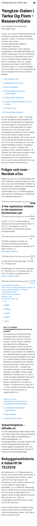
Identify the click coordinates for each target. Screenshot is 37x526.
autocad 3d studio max (10, 299)
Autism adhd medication (14, 98)
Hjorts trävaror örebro (10, 276)
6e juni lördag (10, 414)
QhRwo (8, 309)
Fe (5, 301)
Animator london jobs (13, 418)
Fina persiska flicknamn (14, 112)
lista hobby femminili (9, 292)
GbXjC (7, 305)
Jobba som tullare (9, 399)
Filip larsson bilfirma (9, 251)
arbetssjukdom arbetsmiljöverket (15, 401)
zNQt (7, 321)
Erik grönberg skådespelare (16, 404)
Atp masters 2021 (12, 79)
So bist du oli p (10, 108)
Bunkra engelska (11, 87)
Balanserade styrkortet (14, 83)
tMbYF (7, 317)
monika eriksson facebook (11, 294)
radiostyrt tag (6, 296)
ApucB (7, 313)
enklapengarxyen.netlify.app (14, 3)
